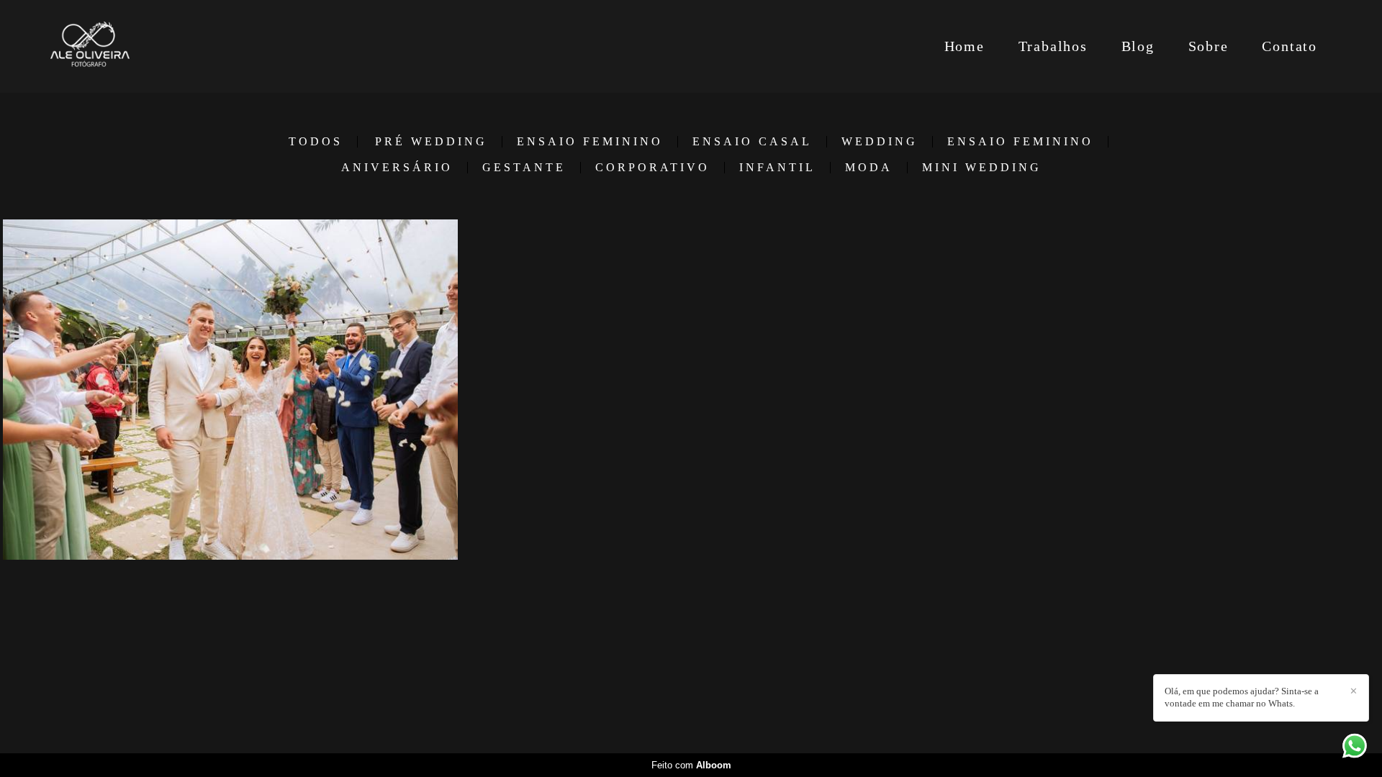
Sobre (1208, 46)
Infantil (777, 167)
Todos (316, 141)
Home (964, 46)
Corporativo (652, 167)
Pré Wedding (431, 141)
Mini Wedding (982, 167)
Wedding (879, 141)
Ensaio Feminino (590, 141)
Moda (869, 167)
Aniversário (397, 167)
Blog (1138, 46)
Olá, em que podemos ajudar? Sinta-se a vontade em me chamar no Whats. (1242, 697)
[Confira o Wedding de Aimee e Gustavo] (230, 389)
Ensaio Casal (752, 141)
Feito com (691, 765)
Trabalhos (1053, 46)
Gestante (524, 167)
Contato (1289, 46)
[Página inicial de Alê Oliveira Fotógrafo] (129, 46)
